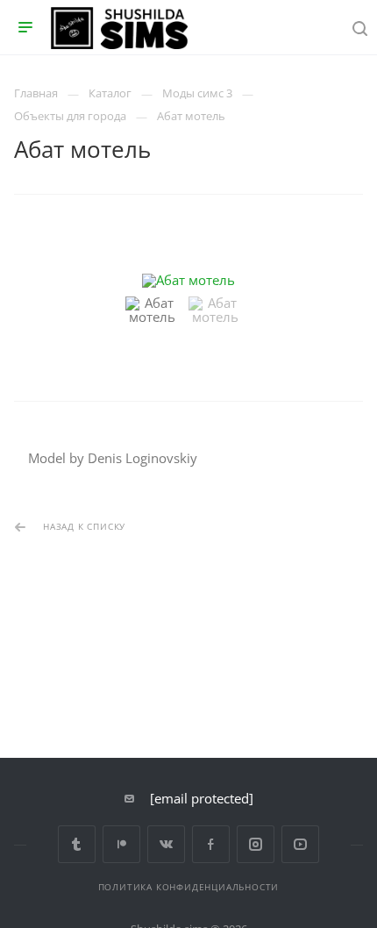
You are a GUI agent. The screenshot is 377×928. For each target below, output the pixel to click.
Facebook (211, 844)
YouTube (300, 844)
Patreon (121, 844)
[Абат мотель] (188, 280)
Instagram (255, 844)
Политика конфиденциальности (189, 887)
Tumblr (77, 844)
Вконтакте (166, 844)
